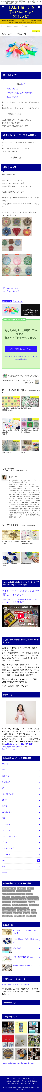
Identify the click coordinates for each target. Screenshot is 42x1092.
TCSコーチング (21, 888)
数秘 (3, 770)
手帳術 (23, 910)
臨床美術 (10, 916)
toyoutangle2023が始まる (22, 966)
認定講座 (16, 916)
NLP (3, 818)
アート (4, 788)
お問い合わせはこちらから (11, 288)
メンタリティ (7, 854)
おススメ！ (31, 888)
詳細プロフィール (8, 749)
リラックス (21, 907)
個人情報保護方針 (33, 1081)
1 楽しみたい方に (13, 89)
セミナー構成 (12, 899)
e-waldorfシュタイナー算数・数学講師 (18, 744)
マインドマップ (8, 848)
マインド (25, 905)
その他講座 (8, 1081)
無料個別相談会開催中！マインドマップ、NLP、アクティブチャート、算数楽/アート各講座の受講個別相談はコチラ (21, 21)
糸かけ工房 (6, 782)
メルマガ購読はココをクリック (21, 349)
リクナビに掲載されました (23, 957)
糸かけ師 (33, 913)
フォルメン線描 (6, 905)
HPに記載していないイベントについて (25, 931)
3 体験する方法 (12, 97)
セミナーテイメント (9, 836)
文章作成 (5, 776)
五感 (27, 907)
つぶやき (5, 764)
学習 (3, 866)
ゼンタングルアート (9, 794)
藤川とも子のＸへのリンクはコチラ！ (15, 984)
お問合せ (23, 1081)
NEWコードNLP (6, 888)
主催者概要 (16, 1081)
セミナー (4, 899)
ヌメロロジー (16, 902)
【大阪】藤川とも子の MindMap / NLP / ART (21, 12)
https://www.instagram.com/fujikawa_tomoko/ (18, 1063)
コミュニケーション (19, 894)
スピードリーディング (33, 896)
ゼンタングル (21, 899)
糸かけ (9, 913)
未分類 (4, 873)
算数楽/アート (27, 1078)
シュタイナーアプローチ (18, 896)
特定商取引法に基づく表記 (15, 1083)
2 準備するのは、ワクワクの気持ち (20, 93)
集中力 (33, 916)
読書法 (23, 916)
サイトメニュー (29, 1083)
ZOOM (4, 800)
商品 (3, 860)
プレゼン (5, 842)
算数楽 (4, 806)
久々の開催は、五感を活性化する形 (25, 940)
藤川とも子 (13, 477)
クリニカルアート (8, 824)
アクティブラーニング (8, 891)
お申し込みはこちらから (11, 291)
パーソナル (31, 902)
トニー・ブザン (6, 902)
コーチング (6, 830)
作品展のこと (18, 948)
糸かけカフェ (7, 301)
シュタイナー (6, 896)
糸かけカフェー (18, 301)
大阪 (19, 910)
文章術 (33, 910)
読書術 (28, 916)
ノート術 (24, 902)
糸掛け (4, 916)
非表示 (23, 84)
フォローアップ (17, 905)
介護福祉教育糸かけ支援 (9, 910)
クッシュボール (26, 891)
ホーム (8, 1078)
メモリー (4, 907)
